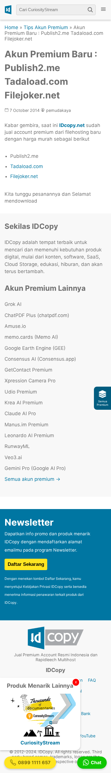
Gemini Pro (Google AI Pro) (35, 468)
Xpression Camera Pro (30, 381)
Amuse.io (15, 326)
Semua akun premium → (32, 479)
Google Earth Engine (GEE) (35, 348)
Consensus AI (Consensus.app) (40, 359)
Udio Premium (21, 392)
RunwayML (17, 446)
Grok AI (13, 304)
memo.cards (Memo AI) (31, 337)
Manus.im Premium (26, 424)
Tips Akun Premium (46, 27)
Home (11, 27)
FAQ (92, 680)
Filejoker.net (24, 176)
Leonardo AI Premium (29, 435)
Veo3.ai (13, 457)
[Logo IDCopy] (8, 10)
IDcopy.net (72, 125)
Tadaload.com (26, 166)
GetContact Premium (28, 370)
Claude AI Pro (20, 413)
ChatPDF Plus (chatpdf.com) (37, 315)
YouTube (87, 735)
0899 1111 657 (34, 762)
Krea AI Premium (24, 402)
